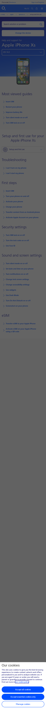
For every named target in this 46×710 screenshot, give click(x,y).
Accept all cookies (23, 689)
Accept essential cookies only (23, 696)
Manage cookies (23, 704)
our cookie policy (22, 682)
